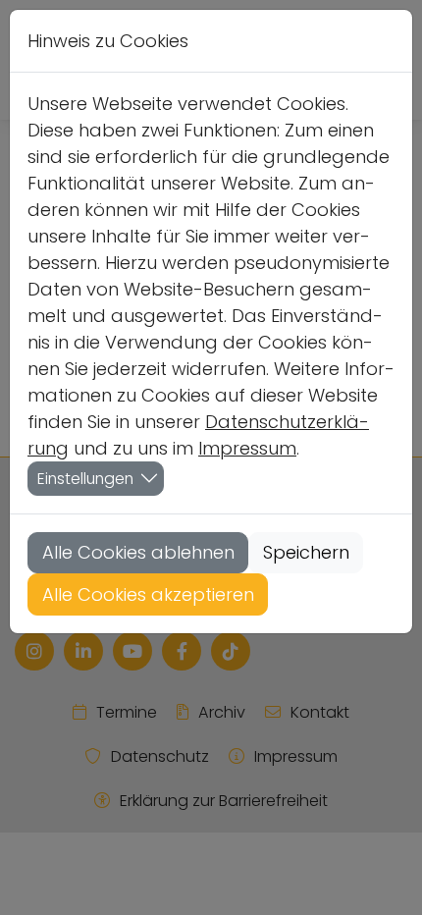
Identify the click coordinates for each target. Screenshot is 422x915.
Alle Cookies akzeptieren (148, 594)
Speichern (306, 552)
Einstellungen (85, 478)
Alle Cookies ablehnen (138, 552)
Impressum (247, 448)
